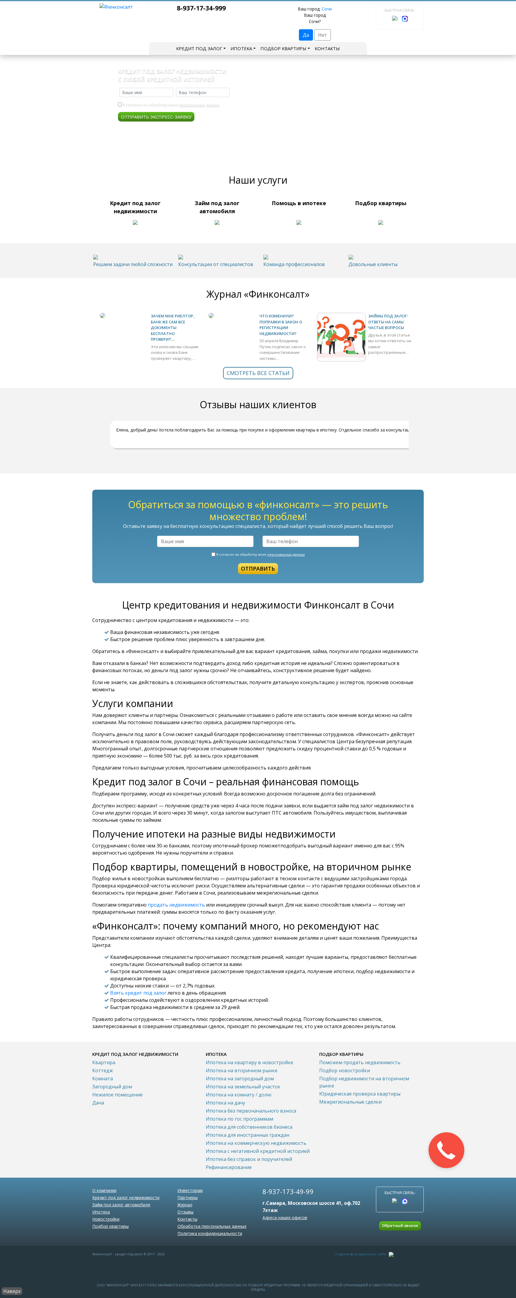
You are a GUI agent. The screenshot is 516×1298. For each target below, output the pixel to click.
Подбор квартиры (283, 48)
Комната (102, 1078)
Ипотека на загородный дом (240, 1078)
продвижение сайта (370, 1254)
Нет (322, 35)
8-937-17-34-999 (201, 8)
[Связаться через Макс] (405, 19)
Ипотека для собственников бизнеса (249, 1127)
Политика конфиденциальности (209, 1233)
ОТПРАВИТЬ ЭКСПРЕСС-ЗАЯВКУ (156, 117)
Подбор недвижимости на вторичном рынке (364, 1082)
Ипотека (241, 48)
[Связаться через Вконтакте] (395, 19)
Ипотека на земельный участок (243, 1086)
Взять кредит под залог (138, 993)
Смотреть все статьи (258, 373)
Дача (98, 1102)
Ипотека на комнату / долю (238, 1094)
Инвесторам (190, 1190)
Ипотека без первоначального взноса (251, 1110)
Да (306, 35)
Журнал (184, 1205)
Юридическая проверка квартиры (359, 1093)
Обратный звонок (400, 1225)
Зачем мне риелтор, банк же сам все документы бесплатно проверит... (172, 327)
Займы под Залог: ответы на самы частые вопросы (388, 321)
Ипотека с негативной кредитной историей (258, 1151)
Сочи (327, 9)
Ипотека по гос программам (239, 1119)
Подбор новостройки (344, 1070)
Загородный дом (112, 1086)
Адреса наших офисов (284, 1217)
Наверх (12, 1291)
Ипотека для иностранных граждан (247, 1135)
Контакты (327, 48)
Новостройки (105, 1219)
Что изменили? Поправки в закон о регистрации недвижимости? (280, 324)
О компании (104, 1190)
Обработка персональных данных (211, 1226)
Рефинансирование (229, 1167)
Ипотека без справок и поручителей (249, 1159)
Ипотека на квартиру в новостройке (249, 1062)
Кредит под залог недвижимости (125, 1197)
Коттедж (102, 1070)
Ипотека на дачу (225, 1102)
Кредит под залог (199, 48)
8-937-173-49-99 (288, 1191)
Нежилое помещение (117, 1094)
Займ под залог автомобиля (121, 1205)
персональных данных (199, 104)
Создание (342, 1254)
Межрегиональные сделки (350, 1102)
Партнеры (187, 1197)
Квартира (103, 1062)
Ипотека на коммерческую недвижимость (256, 1143)
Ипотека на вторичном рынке (241, 1070)
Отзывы (185, 1212)
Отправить (258, 568)
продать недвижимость (176, 904)
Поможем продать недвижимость (359, 1062)
